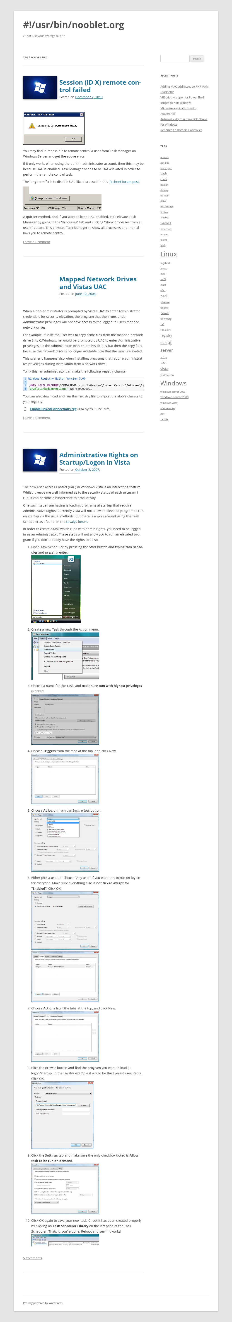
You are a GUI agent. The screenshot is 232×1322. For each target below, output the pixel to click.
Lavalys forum (76, 521)
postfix (164, 307)
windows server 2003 (172, 391)
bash (163, 173)
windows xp (167, 408)
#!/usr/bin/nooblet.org (73, 24)
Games (165, 223)
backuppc (166, 168)
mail (162, 273)
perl (163, 296)
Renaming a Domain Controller (181, 130)
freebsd (164, 217)
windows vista (168, 402)
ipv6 (162, 245)
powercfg (166, 318)
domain (164, 195)
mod (163, 284)
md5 (163, 279)
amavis (164, 157)
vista (164, 368)
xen (162, 413)
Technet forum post (124, 181)
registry (166, 335)
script (166, 342)
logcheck (165, 263)
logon (163, 268)
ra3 (162, 324)
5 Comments (32, 1258)
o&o (162, 290)
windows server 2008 (174, 397)
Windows (173, 383)
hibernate (166, 229)
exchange (166, 206)
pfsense (164, 302)
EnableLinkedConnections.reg (53, 409)
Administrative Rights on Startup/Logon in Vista (98, 458)
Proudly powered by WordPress (43, 1303)
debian (164, 184)
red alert (165, 329)
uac (162, 362)
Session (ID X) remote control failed (100, 86)
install (163, 239)
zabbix (164, 419)
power (164, 313)
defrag (164, 190)
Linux (168, 253)
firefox (164, 212)
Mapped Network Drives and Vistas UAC (98, 283)
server (166, 350)
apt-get (164, 162)
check (163, 179)
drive (163, 201)
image (163, 234)
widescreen (167, 375)
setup (163, 357)
